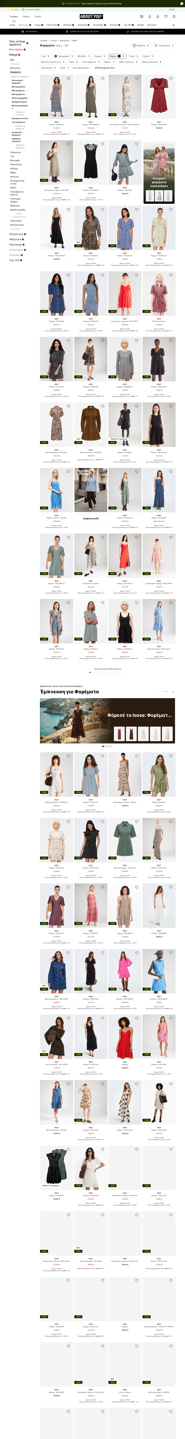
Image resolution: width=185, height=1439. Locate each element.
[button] (141, 45)
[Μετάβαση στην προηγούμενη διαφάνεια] (157, 691)
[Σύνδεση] (149, 16)
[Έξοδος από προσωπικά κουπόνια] (141, 16)
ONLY (74, 40)
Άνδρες (26, 16)
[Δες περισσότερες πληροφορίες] (56, 136)
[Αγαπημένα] (166, 16)
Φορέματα (64, 40)
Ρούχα (54, 40)
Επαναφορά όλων (106, 67)
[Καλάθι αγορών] (174, 16)
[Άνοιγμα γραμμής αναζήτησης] (172, 25)
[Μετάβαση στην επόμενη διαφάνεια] (173, 691)
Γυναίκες (14, 16)
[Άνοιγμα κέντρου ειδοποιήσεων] (158, 16)
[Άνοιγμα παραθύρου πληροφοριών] (181, 3)
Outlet (16, 9)
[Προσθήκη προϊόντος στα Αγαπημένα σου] (68, 78)
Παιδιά (38, 16)
